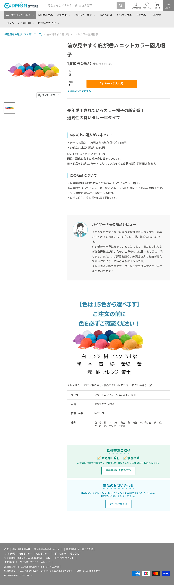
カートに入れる (114, 83)
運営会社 (74, 553)
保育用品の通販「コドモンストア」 (23, 34)
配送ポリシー (25, 553)
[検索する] (121, 5)
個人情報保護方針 (21, 549)
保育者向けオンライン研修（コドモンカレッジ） (27, 562)
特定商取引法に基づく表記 (79, 549)
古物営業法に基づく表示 (88, 571)
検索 (6, 549)
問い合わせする (118, 503)
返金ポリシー (42, 553)
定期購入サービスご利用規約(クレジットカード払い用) (31, 566)
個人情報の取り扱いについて (48, 549)
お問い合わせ (59, 553)
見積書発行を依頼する (79, 91)
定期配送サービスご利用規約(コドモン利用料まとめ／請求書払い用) (38, 571)
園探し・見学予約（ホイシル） (60, 558)
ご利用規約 (9, 553)
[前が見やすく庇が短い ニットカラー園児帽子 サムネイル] (9, 108)
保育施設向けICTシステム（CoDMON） (23, 558)
